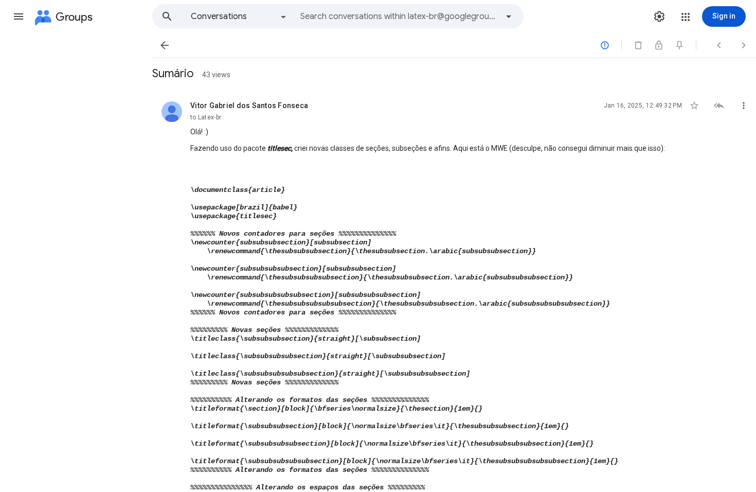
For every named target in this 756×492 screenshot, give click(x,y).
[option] (239, 16)
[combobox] (399, 16)
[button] (18, 16)
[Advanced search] (508, 16)
